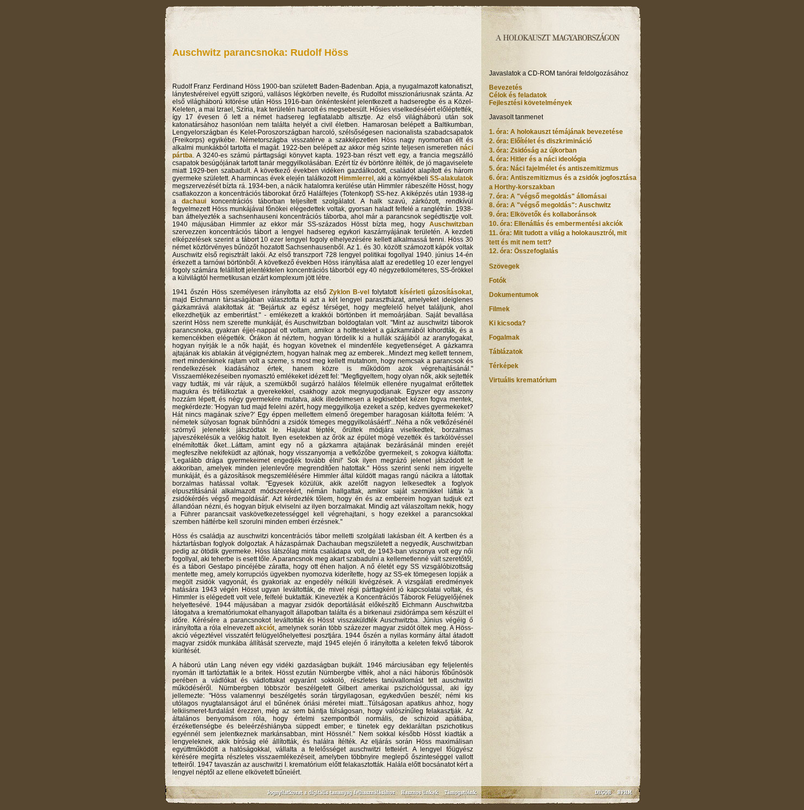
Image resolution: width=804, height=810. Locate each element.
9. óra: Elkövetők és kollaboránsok (543, 214)
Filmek (499, 309)
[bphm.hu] (625, 796)
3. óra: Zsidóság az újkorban (532, 150)
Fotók (497, 280)
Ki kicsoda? (507, 323)
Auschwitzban (451, 224)
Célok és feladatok (518, 95)
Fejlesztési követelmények (530, 103)
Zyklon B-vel (349, 292)
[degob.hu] (604, 796)
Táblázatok (506, 352)
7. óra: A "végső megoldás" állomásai (548, 196)
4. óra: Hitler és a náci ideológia (537, 159)
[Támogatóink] (460, 796)
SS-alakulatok (451, 178)
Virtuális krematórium (523, 380)
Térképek (503, 366)
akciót (265, 628)
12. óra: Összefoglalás (523, 251)
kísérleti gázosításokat (435, 292)
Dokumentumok (514, 295)
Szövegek (504, 266)
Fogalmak (504, 337)
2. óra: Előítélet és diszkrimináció (540, 141)
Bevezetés (505, 87)
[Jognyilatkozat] (332, 796)
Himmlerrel (356, 178)
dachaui (194, 201)
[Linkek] (420, 796)
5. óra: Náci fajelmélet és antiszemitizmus (554, 168)
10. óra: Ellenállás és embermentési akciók (556, 224)
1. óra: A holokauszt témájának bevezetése (556, 132)
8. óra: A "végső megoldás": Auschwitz (550, 205)
